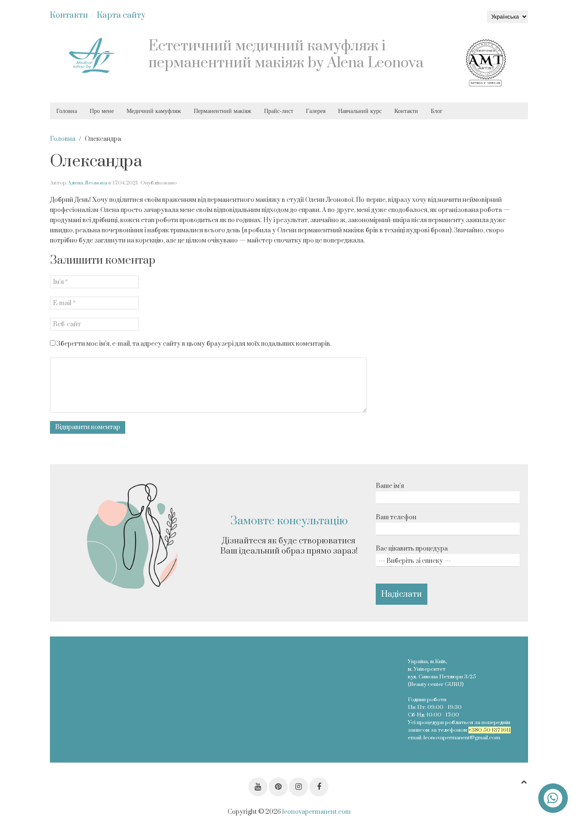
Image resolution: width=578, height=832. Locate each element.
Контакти (69, 16)
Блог (437, 111)
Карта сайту (121, 16)
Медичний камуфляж (154, 111)
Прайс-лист (278, 111)
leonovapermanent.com (316, 812)
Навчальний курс (360, 111)
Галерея (315, 111)
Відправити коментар (87, 427)
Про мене (102, 111)
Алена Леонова (87, 182)
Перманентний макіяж (222, 111)
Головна (66, 111)
